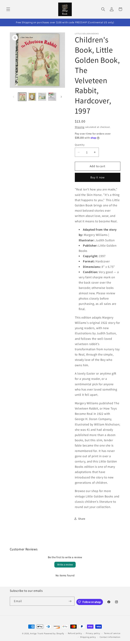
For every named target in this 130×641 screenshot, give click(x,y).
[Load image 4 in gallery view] (52, 97)
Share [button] (81, 519)
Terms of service (112, 633)
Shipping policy (88, 637)
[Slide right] (61, 96)
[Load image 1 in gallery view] (22, 97)
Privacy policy (93, 633)
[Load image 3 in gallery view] (42, 97)
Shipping (79, 126)
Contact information (110, 637)
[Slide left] (13, 96)
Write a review (65, 564)
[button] (8, 9)
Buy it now (97, 177)
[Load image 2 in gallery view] (32, 97)
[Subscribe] (70, 601)
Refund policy (75, 633)
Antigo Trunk (36, 633)
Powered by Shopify (54, 633)
